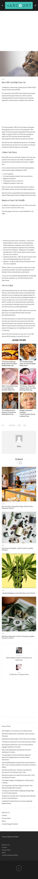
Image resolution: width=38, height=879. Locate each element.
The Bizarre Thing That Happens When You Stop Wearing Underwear (28, 388)
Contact (4, 815)
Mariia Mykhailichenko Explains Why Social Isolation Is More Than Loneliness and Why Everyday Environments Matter (19, 765)
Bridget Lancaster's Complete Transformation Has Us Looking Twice (27, 413)
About (4, 821)
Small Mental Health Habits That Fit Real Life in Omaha (19, 739)
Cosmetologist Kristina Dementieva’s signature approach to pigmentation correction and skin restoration (16, 757)
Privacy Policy (6, 818)
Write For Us (6, 812)
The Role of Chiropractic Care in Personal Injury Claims (19, 742)
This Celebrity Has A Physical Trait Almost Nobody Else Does (9, 412)
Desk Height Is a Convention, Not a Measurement (17, 731)
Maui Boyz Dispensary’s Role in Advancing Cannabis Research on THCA (18, 637)
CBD (3, 79)
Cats (20, 425)
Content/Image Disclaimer (10, 824)
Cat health (12, 425)
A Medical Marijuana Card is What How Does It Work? (18, 593)
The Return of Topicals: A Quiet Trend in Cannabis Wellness (17, 549)
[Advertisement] (19, 31)
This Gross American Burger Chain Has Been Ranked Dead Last (9, 363)
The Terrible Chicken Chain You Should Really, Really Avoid (28, 363)
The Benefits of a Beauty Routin (19, 673)
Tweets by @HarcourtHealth (10, 836)
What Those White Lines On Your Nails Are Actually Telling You (10, 388)
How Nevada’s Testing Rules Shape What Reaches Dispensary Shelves (17, 507)
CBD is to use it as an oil (9, 325)
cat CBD (17, 89)
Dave (19, 446)
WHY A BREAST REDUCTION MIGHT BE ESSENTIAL (19, 658)
